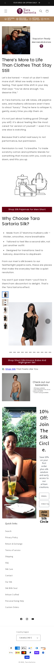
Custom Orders (12, 607)
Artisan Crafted (12, 594)
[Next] (47, 321)
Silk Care (9, 569)
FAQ (7, 562)
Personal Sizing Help (14, 601)
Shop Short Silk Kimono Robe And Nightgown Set (27, 361)
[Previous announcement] (5, 3)
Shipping (9, 556)
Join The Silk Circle (44, 513)
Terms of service (13, 550)
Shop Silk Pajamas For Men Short (27, 209)
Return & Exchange (13, 543)
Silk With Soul (11, 588)
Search (8, 531)
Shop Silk (10, 369)
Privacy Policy (11, 537)
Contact (9, 575)
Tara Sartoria (30, 662)
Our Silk (8, 582)
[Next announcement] (49, 3)
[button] (6, 11)
